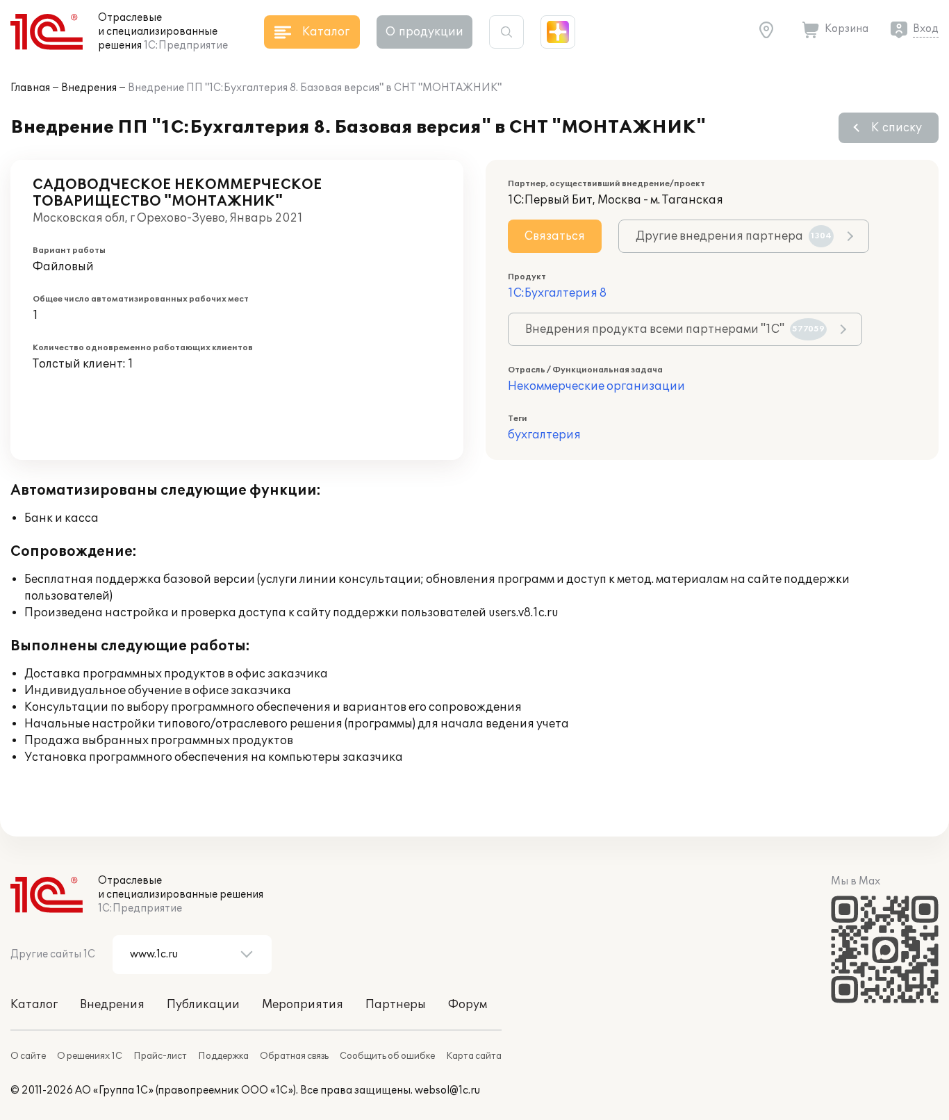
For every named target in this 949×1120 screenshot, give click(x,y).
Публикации (203, 1005)
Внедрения (89, 88)
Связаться (555, 236)
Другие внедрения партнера (734, 236)
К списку (896, 128)
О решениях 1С (89, 1056)
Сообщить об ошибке (387, 1056)
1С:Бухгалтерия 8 (557, 293)
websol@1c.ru (447, 1090)
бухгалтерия (544, 435)
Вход (926, 29)
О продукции (424, 32)
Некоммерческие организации (596, 386)
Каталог (34, 1005)
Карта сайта (474, 1056)
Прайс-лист (160, 1056)
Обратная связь (294, 1056)
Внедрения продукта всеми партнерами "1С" (675, 329)
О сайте (28, 1056)
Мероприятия (302, 1005)
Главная (30, 88)
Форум (467, 1005)
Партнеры (395, 1005)
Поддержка (223, 1056)
